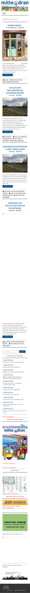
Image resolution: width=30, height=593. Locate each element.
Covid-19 (13, 193)
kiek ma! (6, 80)
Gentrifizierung (6, 82)
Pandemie (15, 195)
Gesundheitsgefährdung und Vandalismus (15, 147)
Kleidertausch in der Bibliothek (11, 367)
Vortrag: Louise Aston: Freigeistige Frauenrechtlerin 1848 (12, 383)
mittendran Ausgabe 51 (8, 463)
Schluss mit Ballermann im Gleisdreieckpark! (15, 90)
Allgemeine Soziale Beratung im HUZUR (13, 372)
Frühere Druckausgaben (9, 467)
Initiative (15, 139)
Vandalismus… (15, 25)
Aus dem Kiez (7, 137)
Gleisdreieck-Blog (20, 193)
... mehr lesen (8, 75)
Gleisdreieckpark (7, 139)
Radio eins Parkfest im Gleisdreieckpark (13, 362)
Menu (4, 13)
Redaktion (21, 28)
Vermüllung (20, 141)
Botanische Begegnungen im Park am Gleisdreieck (13, 405)
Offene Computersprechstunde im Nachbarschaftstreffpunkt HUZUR (12, 377)
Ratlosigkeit (5, 141)
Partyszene (21, 195)
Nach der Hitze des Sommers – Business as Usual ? (14, 411)
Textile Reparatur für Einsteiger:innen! (13, 399)
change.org (23, 137)
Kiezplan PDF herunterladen (10, 493)
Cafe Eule (17, 137)
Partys (20, 139)
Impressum (9, 590)
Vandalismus (15, 82)
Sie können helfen (10, 506)
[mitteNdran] (16, 3)
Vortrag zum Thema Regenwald (11, 389)
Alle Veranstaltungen (8, 416)
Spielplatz (21, 344)
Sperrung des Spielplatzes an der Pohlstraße (15, 206)
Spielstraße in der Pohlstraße (11, 394)
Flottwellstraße (17, 80)
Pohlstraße (14, 344)
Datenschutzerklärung (19, 590)
